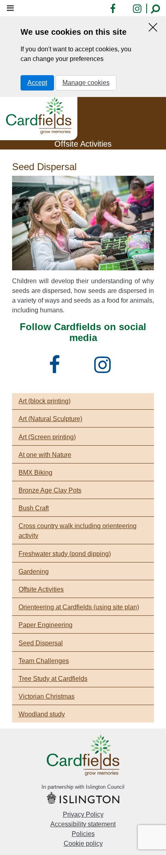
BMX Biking (35, 472)
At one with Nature (45, 454)
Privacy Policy (83, 814)
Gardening (34, 571)
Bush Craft (34, 508)
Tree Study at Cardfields (53, 678)
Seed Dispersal (41, 643)
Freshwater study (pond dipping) (65, 553)
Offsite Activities (41, 589)
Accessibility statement (83, 824)
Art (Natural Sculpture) (50, 418)
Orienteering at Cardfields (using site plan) (79, 607)
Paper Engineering (46, 624)
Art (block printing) (45, 401)
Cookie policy (83, 843)
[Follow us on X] (80, 369)
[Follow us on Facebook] (57, 369)
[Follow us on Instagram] (105, 369)
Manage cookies (86, 82)
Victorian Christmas (47, 696)
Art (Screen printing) (47, 437)
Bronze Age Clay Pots (50, 490)
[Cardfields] (38, 115)
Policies (83, 833)
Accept (37, 82)
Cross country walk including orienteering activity (78, 530)
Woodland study (42, 714)
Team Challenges (44, 660)
